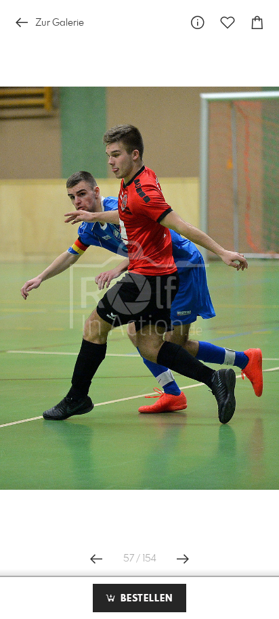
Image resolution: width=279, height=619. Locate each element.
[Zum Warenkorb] (257, 23)
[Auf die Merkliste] (227, 23)
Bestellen (145, 598)
